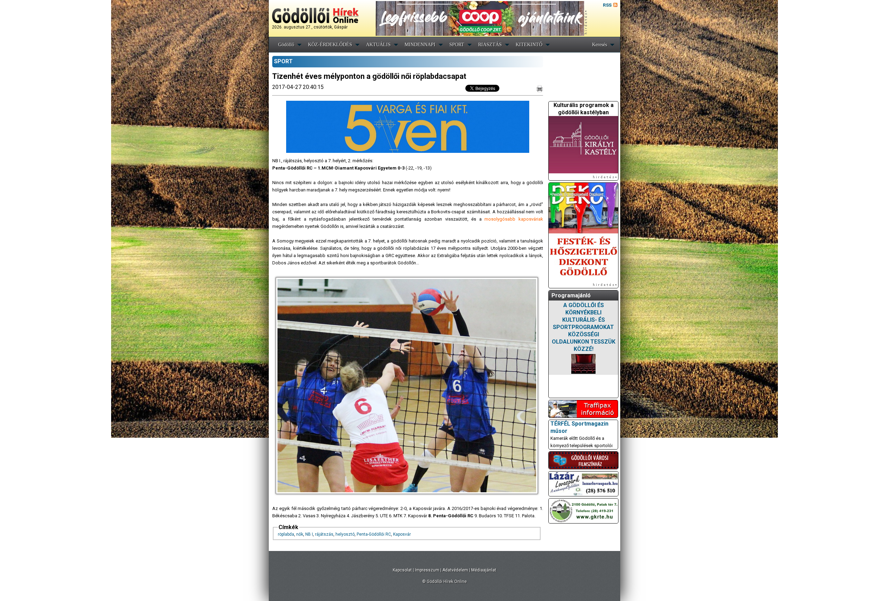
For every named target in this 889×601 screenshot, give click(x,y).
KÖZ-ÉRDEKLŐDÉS (330, 44)
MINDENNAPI (420, 44)
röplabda (286, 534)
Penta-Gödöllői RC (374, 534)
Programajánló (571, 295)
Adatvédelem (455, 570)
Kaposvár (402, 534)
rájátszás (324, 534)
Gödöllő (286, 44)
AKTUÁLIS (378, 44)
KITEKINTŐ (529, 44)
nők (299, 534)
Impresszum (427, 570)
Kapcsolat (402, 570)
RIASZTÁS (490, 44)
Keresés (599, 44)
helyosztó (345, 534)
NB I (309, 534)
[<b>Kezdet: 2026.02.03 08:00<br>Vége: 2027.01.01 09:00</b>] (583, 364)
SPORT (456, 44)
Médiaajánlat (483, 570)
